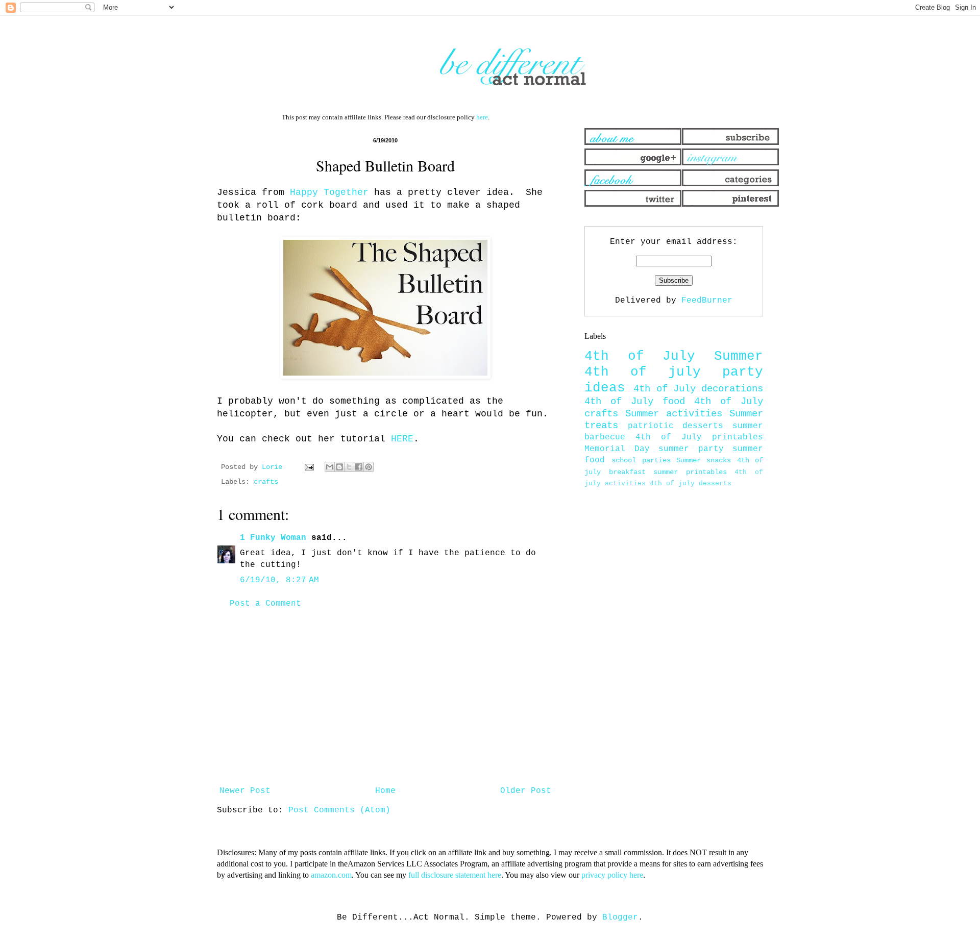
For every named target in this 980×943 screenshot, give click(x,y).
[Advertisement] (385, 697)
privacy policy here (612, 875)
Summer (738, 356)
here (482, 117)
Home (385, 791)
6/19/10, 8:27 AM (279, 580)
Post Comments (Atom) (339, 810)
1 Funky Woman (273, 537)
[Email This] (330, 467)
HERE (399, 439)
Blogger (620, 917)
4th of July (639, 356)
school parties (640, 460)
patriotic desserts (676, 426)
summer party (691, 449)
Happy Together (329, 192)
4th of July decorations (698, 388)
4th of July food (634, 401)
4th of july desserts (690, 483)
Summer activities (673, 413)
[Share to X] (349, 467)
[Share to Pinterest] (368, 467)
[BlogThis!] (339, 467)
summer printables (690, 472)
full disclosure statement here (454, 875)
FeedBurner (706, 300)
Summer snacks (703, 460)
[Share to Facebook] (359, 467)
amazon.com (331, 875)
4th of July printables (699, 437)
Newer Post (245, 791)
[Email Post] (309, 467)
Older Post (525, 791)
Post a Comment (265, 603)
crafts (266, 482)
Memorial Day (617, 449)
